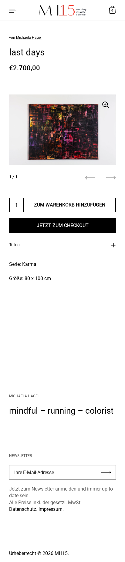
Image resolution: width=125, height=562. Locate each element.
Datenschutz (22, 509)
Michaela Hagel (29, 37)
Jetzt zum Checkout (63, 225)
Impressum (50, 509)
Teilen (14, 244)
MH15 (61, 553)
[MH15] (62, 10)
